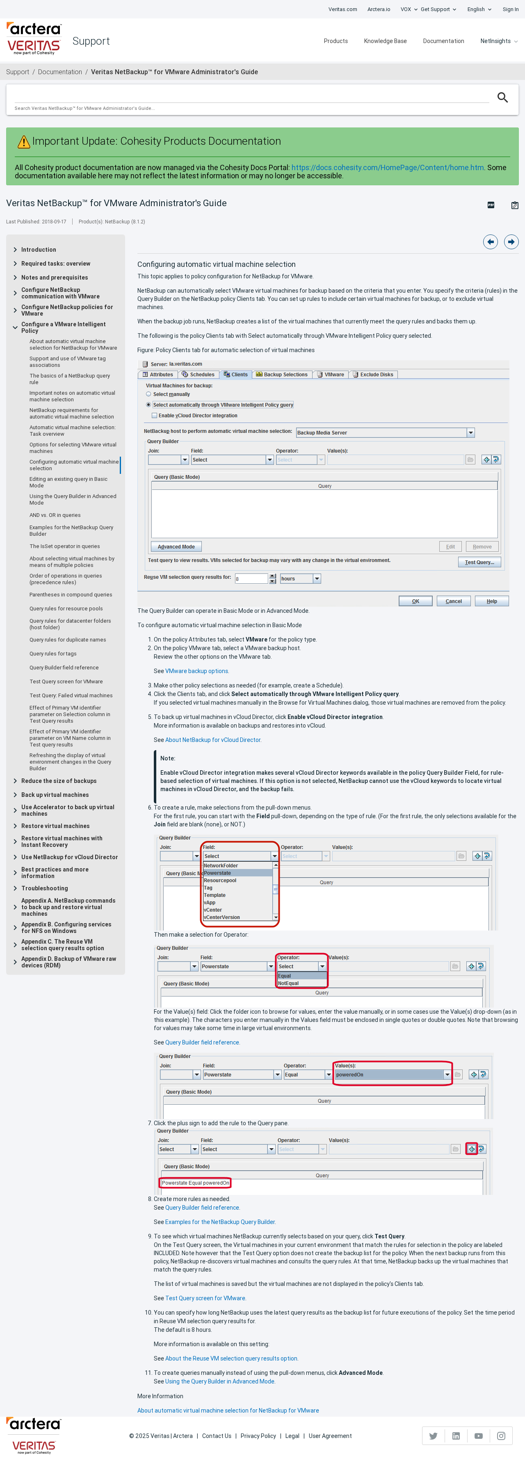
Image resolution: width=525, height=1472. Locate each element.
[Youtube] (479, 1435)
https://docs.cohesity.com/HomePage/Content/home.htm (388, 167)
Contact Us (216, 1436)
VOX (406, 9)
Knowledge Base (385, 41)
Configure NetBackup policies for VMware (67, 310)
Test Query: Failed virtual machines (71, 695)
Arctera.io (379, 9)
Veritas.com (343, 9)
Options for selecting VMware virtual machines (73, 448)
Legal (292, 1436)
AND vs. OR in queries (55, 515)
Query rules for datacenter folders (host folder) (70, 624)
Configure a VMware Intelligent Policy (63, 327)
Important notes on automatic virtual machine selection (72, 396)
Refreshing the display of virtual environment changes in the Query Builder (70, 762)
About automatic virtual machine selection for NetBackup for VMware (73, 344)
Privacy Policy (258, 1436)
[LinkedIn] (456, 1435)
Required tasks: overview (55, 263)
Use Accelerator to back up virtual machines (67, 810)
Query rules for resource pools (66, 608)
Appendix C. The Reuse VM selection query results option (62, 944)
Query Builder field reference (64, 667)
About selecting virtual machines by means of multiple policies (72, 562)
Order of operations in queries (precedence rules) (66, 579)
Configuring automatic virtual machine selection (74, 465)
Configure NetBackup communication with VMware (60, 293)
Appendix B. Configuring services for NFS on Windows (66, 927)
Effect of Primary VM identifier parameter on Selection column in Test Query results (70, 714)
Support (17, 72)
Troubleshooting (44, 888)
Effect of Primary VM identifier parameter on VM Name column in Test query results (70, 738)
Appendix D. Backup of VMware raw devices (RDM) (68, 962)
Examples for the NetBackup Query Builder (71, 530)
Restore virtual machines (55, 826)
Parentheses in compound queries (71, 595)
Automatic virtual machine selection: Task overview (73, 430)
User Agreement (330, 1436)
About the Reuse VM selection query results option (231, 1358)
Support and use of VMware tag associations (68, 362)
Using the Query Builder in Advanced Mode (73, 499)
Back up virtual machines (55, 795)
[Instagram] (501, 1435)
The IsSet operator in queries (65, 546)
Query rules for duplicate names (68, 640)
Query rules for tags (53, 654)
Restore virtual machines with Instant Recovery (62, 841)
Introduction (38, 249)
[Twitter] (433, 1435)
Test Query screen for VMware (66, 681)
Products (336, 41)
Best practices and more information (55, 872)
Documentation (443, 41)
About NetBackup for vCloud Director (212, 740)
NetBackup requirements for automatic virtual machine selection (72, 413)
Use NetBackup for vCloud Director (69, 857)
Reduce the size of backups (59, 781)
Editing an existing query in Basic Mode (68, 482)
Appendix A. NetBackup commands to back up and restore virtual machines (68, 907)
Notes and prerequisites (54, 277)
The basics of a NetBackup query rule (70, 379)
